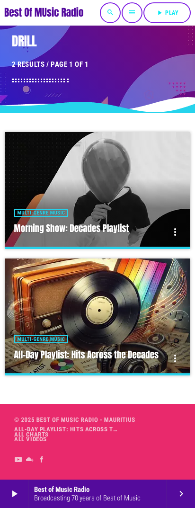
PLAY (167, 13)
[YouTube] (18, 459)
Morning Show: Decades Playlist (71, 228)
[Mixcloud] (30, 459)
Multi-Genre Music (41, 213)
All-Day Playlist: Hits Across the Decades (86, 355)
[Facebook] (42, 459)
